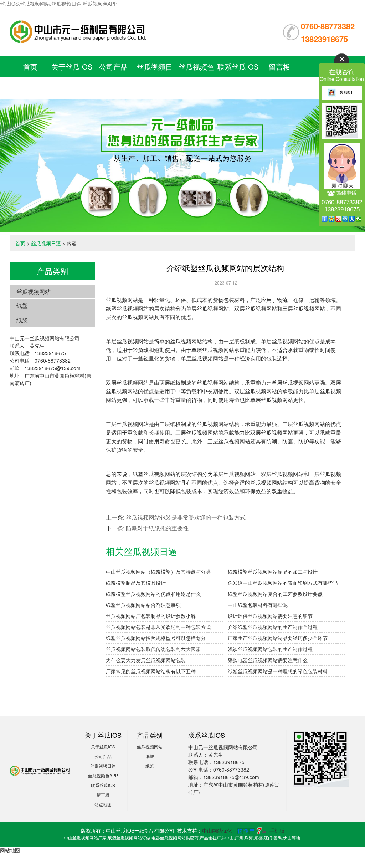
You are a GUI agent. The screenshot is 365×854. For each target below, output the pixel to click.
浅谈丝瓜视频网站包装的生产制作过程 (270, 649)
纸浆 (22, 320)
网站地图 (10, 850)
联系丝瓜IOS (237, 66)
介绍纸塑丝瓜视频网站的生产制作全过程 (273, 626)
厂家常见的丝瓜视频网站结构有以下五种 (151, 671)
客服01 (346, 92)
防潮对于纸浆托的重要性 (157, 528)
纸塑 (22, 306)
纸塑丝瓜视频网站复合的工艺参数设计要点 (275, 593)
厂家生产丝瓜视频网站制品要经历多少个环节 (278, 637)
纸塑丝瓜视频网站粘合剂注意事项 (143, 604)
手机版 (276, 830)
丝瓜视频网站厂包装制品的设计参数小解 (151, 615)
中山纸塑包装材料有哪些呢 (258, 604)
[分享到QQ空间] (332, 219)
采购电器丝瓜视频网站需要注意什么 (268, 660)
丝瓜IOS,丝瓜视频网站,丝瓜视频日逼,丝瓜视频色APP (58, 3)
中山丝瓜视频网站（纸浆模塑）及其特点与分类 (158, 571)
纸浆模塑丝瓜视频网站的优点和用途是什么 (153, 593)
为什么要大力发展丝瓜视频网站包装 (146, 660)
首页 (30, 66)
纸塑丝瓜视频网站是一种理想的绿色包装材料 (278, 671)
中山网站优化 (217, 830)
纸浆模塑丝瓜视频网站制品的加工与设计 (273, 571)
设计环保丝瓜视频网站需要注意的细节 (270, 615)
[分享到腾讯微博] (345, 219)
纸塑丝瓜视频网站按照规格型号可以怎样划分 (156, 637)
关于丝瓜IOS (71, 66)
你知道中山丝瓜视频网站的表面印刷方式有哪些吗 (283, 582)
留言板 (279, 66)
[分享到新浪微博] (338, 219)
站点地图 (103, 804)
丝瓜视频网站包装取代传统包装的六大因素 (153, 649)
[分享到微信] (359, 219)
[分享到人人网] (352, 219)
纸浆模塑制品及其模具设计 (136, 582)
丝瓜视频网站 (33, 291)
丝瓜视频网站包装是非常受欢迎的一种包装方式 (186, 517)
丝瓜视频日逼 (46, 243)
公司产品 (113, 66)
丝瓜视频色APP (103, 775)
